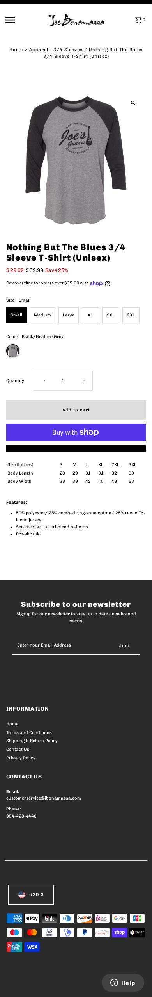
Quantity (15, 380)
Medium (42, 315)
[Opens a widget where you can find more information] (122, 983)
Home (16, 49)
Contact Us (17, 749)
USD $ (36, 894)
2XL (111, 315)
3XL (131, 315)
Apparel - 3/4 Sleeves (56, 49)
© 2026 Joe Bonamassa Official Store (47, 982)
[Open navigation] (24, 20)
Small (16, 315)
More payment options (76, 448)
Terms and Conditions (29, 732)
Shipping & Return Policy (32, 740)
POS (98, 982)
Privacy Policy (20, 758)
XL (90, 315)
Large (68, 315)
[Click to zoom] (133, 103)
